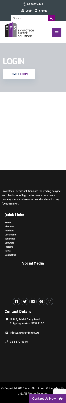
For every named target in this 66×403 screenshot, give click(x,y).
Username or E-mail (15, 106)
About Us (9, 226)
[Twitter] (24, 301)
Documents (10, 234)
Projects (9, 246)
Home (8, 222)
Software (9, 242)
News (8, 250)
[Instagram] (49, 301)
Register (49, 151)
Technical (10, 238)
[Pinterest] (41, 301)
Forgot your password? (33, 162)
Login (29, 10)
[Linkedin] (33, 301)
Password (9, 123)
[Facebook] (16, 301)
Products (9, 230)
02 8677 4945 (35, 4)
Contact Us (10, 255)
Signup (43, 10)
